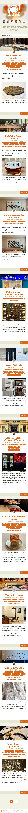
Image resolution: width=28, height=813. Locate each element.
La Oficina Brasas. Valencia (14, 137)
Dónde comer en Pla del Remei (14, 69)
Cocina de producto (19, 62)
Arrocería (23, 674)
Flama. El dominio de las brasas (14, 517)
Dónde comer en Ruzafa (20, 146)
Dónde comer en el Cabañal (14, 450)
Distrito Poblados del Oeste (14, 603)
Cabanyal (14, 444)
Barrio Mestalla (21, 371)
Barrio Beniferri (8, 601)
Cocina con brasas (6, 64)
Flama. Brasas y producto (14, 745)
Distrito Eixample (22, 64)
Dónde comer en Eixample (14, 67)
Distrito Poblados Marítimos (14, 446)
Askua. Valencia (14, 365)
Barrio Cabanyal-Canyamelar (14, 448)
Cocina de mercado (9, 672)
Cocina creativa (6, 142)
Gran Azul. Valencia (14, 667)
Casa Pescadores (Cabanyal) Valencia (14, 439)
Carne (19, 298)
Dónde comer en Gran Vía (19, 754)
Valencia (14, 523)
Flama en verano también (14, 56)
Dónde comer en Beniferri (18, 601)
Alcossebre (8, 223)
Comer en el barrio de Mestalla (14, 375)
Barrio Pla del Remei (10, 65)
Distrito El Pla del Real (8, 373)
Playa (15, 221)
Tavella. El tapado (14, 595)
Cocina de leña (19, 65)
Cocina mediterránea (9, 62)
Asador (23, 298)
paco (22, 60)
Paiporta (14, 298)
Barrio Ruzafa (22, 144)
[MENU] (26, 2)
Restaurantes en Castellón (17, 223)
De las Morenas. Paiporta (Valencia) (14, 293)
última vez (4, 702)
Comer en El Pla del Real (19, 373)
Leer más (24, 114)
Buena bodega (14, 64)
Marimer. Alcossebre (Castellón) (14, 216)
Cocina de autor (6, 144)
